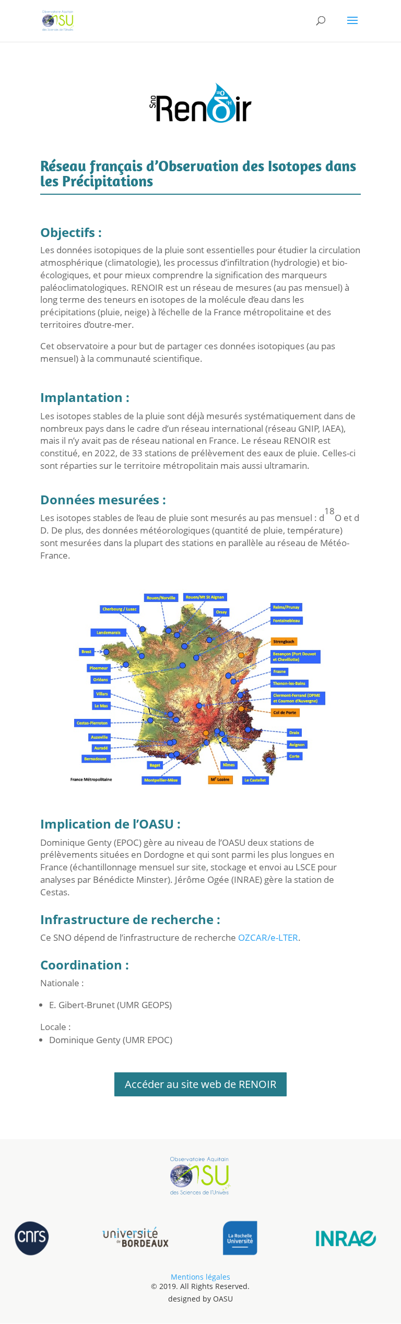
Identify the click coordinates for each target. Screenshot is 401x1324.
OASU (223, 1299)
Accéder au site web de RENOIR (200, 1084)
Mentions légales (200, 1277)
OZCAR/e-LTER (267, 937)
